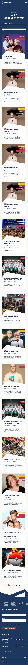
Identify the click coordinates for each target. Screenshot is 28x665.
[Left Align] (25, 657)
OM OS (4, 657)
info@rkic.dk (21, 639)
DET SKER (4, 661)
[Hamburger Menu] (26, 2)
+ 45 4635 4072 (20, 638)
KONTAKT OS (6, 634)
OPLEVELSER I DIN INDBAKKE (10, 609)
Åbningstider (5, 646)
